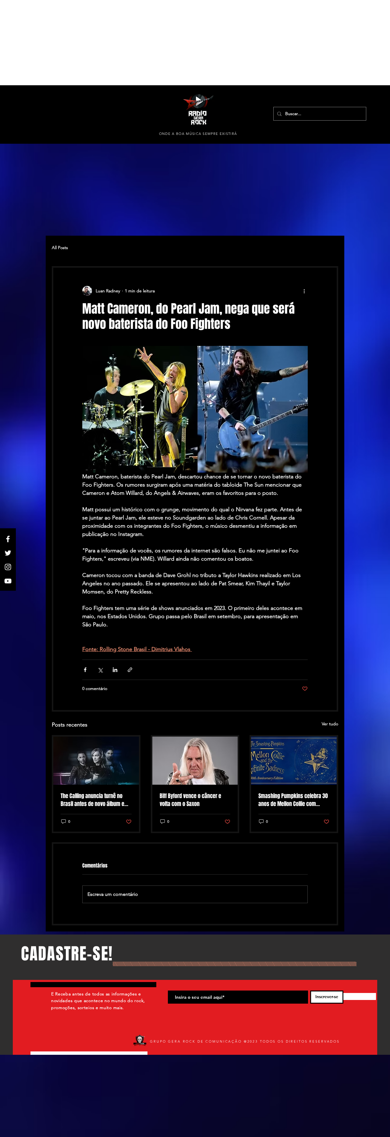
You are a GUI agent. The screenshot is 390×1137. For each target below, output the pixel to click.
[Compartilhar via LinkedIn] (115, 670)
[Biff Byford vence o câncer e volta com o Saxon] (195, 761)
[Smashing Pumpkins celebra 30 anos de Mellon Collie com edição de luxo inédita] (294, 761)
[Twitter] (8, 553)
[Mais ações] (304, 290)
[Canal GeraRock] (8, 581)
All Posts (60, 247)
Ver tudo (330, 724)
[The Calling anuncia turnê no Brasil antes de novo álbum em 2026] (96, 761)
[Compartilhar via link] (130, 670)
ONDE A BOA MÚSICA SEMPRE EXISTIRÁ (198, 134)
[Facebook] (8, 539)
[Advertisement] (183, 42)
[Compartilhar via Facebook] (85, 670)
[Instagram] (8, 567)
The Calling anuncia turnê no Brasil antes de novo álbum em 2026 (95, 800)
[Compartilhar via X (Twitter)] (100, 670)
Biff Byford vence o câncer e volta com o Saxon (190, 800)
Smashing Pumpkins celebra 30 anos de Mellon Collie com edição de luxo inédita (293, 800)
